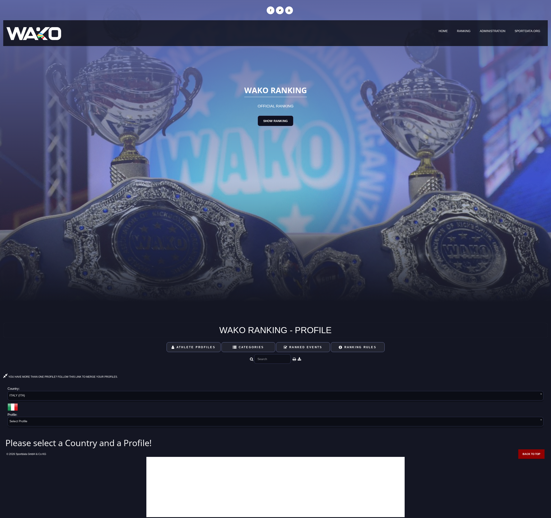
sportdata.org (527, 31)
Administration (492, 31)
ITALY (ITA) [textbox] (17, 395)
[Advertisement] (275, 487)
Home (443, 31)
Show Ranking (275, 121)
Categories (250, 347)
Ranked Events (305, 347)
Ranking (464, 31)
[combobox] (275, 396)
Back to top (531, 454)
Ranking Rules (359, 347)
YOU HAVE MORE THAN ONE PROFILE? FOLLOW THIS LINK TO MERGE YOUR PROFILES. (63, 376)
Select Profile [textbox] (18, 421)
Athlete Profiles (195, 347)
